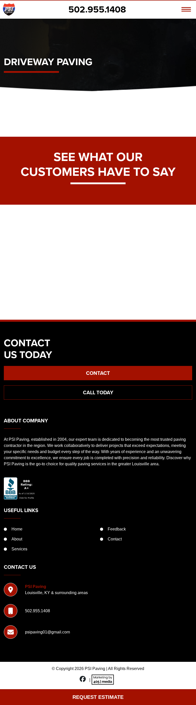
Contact (98, 373)
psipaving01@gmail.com (47, 632)
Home (16, 529)
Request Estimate (98, 697)
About (16, 539)
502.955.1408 (97, 9)
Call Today (98, 392)
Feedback (117, 529)
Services (19, 549)
